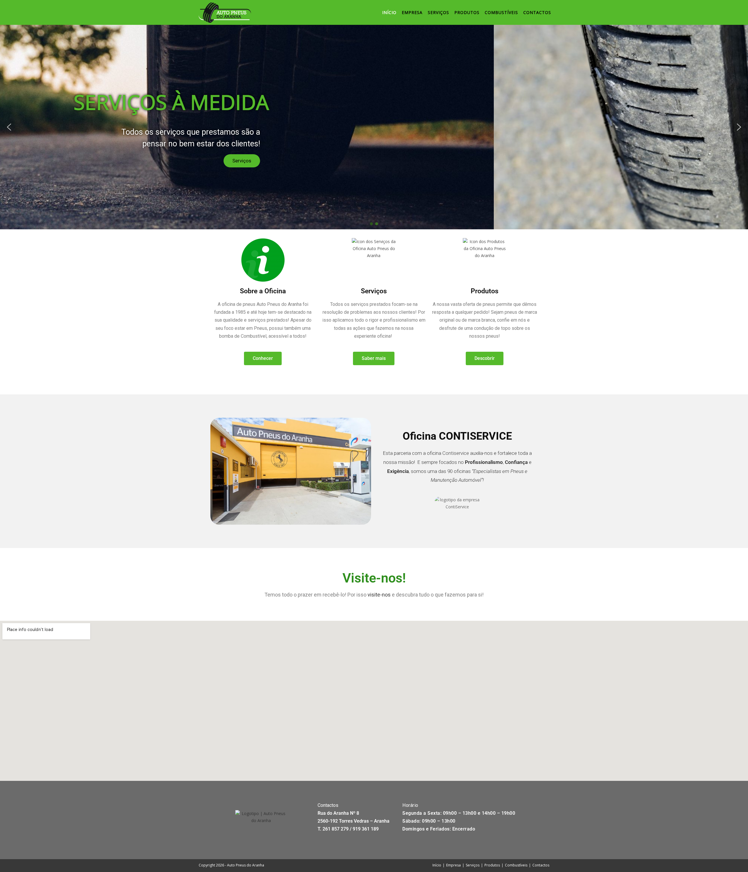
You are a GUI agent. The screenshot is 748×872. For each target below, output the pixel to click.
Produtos (492, 865)
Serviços (472, 865)
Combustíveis (516, 865)
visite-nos (379, 595)
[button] (9, 127)
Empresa (453, 865)
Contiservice (455, 453)
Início (436, 865)
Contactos (540, 865)
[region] (374, 127)
